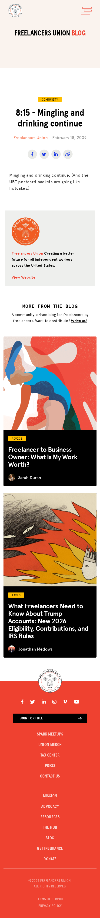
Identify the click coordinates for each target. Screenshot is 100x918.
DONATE (49, 859)
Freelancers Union (30, 137)
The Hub (50, 828)
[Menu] (86, 10)
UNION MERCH (50, 745)
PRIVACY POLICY (50, 906)
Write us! (79, 320)
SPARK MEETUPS (50, 734)
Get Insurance (50, 849)
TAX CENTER (50, 755)
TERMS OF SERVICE (49, 899)
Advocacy (50, 807)
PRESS (50, 766)
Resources (50, 817)
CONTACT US (50, 776)
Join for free (31, 718)
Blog (50, 838)
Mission (50, 796)
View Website (23, 277)
